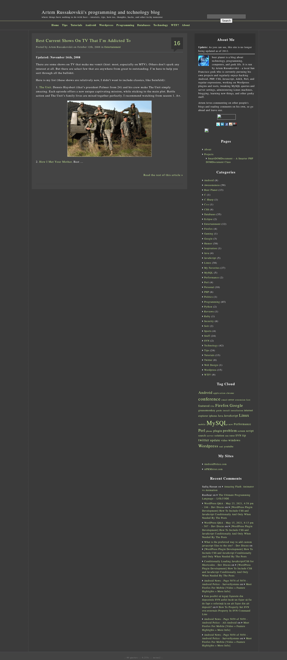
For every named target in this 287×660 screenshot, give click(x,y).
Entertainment (112, 46)
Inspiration (210, 248)
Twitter (208, 359)
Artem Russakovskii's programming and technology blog (101, 12)
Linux (207, 262)
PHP (206, 291)
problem (230, 430)
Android (90, 25)
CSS (206, 209)
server (210, 435)
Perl (206, 282)
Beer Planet (211, 189)
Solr (206, 325)
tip (244, 435)
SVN (206, 340)
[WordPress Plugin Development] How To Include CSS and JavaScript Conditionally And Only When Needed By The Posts (227, 552)
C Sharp (209, 199)
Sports (208, 331)
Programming (125, 25)
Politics (208, 296)
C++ (206, 204)
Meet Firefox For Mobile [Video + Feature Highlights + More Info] (227, 588)
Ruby (207, 316)
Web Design (211, 365)
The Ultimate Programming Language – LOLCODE (226, 496)
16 (177, 43)
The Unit (45, 87)
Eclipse (208, 219)
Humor (208, 243)
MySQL (208, 272)
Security (209, 321)
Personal (209, 287)
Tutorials (76, 25)
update (215, 440)
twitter (203, 440)
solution (219, 435)
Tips (65, 25)
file (213, 406)
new (231, 424)
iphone (213, 415)
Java (206, 253)
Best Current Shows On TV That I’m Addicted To (83, 40)
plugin (217, 431)
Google (208, 238)
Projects (208, 154)
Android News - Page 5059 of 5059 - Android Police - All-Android (225, 620)
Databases (143, 25)
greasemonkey (206, 410)
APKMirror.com (213, 469)
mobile (202, 424)
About (186, 25)
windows (234, 440)
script (250, 431)
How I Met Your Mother (55, 162)
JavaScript (210, 257)
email (224, 399)
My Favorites (212, 267)
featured (204, 406)
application (219, 393)
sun (227, 435)
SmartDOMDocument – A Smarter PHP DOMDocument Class (229, 160)
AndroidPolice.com (215, 464)
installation (237, 410)
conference (209, 399)
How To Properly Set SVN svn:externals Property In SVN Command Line (226, 610)
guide (219, 410)
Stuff (207, 335)
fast (248, 399)
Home (55, 25)
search (202, 435)
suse (232, 435)
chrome (230, 393)
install (226, 410)
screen (241, 430)
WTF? (175, 25)
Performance (211, 277)
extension (240, 399)
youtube (228, 446)
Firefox (208, 228)
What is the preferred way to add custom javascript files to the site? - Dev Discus (227, 543)
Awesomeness (212, 185)
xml (221, 446)
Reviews (209, 311)
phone (209, 431)
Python (208, 306)
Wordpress (106, 25)
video (224, 440)
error (231, 399)
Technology (160, 25)
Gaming (208, 233)
